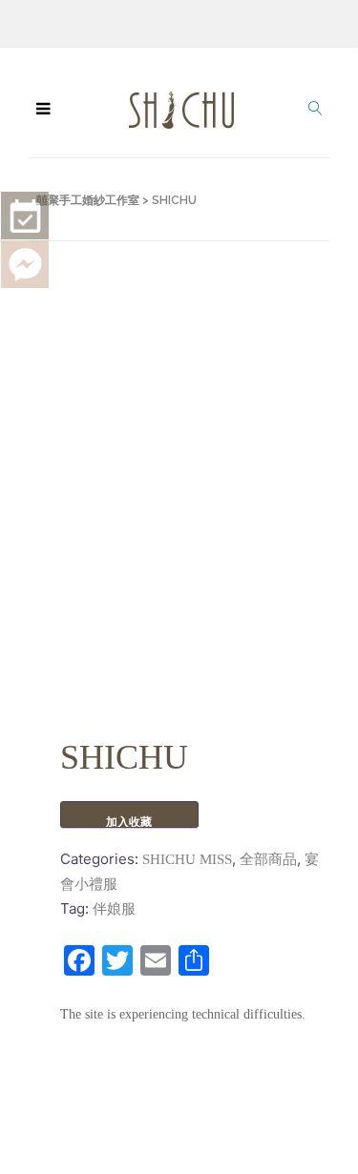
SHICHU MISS (187, 859)
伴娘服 (114, 909)
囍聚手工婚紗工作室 (87, 200)
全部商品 (268, 859)
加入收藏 (129, 821)
